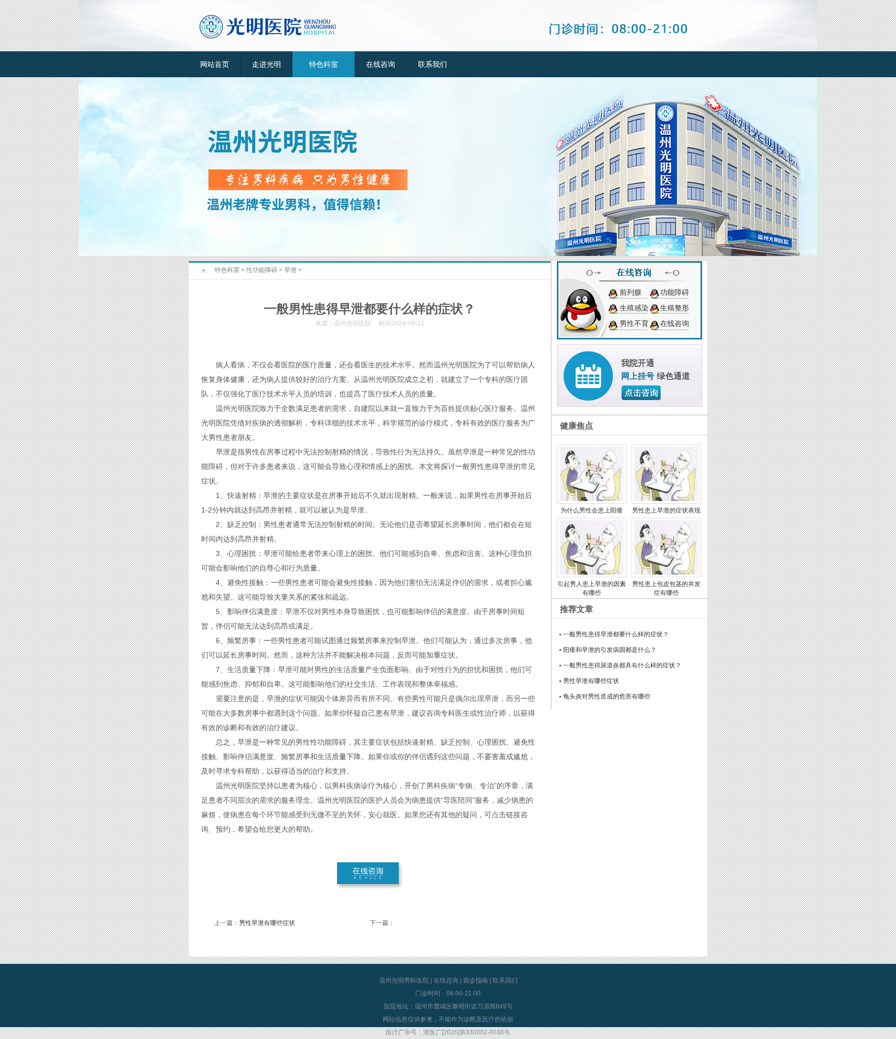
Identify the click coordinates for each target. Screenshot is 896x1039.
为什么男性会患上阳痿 (592, 510)
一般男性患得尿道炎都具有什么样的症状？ (622, 665)
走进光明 (266, 64)
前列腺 (630, 292)
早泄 (290, 270)
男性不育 (634, 323)
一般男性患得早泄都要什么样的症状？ (616, 634)
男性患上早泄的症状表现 (666, 510)
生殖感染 (634, 308)
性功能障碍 (261, 270)
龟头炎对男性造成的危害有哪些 (606, 696)
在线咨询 (380, 64)
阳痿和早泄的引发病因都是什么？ (609, 649)
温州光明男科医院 (404, 980)
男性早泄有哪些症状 (267, 923)
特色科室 (323, 64)
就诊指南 (475, 980)
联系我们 (432, 64)
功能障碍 (674, 292)
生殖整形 (674, 308)
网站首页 (214, 64)
